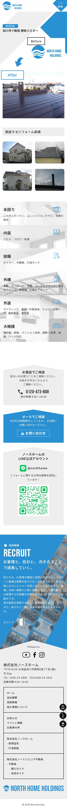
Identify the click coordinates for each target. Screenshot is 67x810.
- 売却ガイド (15, 773)
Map (9, 673)
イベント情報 (15, 723)
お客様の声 (13, 727)
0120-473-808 (37, 391)
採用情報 (12, 702)
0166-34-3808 (18, 677)
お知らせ (12, 718)
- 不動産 (12, 764)
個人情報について (17, 707)
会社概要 (12, 697)
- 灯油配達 (13, 748)
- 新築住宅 (13, 743)
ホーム (11, 693)
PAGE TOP (62, 783)
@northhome (37, 468)
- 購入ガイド (15, 768)
